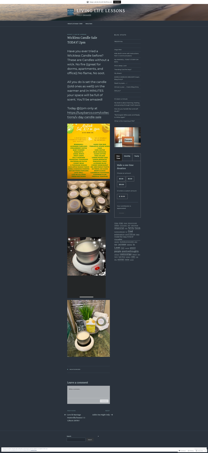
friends (137, 228)
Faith (126, 228)
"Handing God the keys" (123, 69)
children (116, 225)
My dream (118, 73)
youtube (132, 259)
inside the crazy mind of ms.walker (123, 238)
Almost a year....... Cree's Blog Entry (126, 87)
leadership (129, 244)
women (120, 259)
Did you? (117, 91)
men (122, 248)
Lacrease (122, 244)
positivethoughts (130, 251)
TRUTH (116, 257)
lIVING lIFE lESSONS (101, 10)
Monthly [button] (127, 156)
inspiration (116, 241)
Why (115, 259)
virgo (137, 257)
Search (69, 436)
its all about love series (127, 242)
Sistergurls (134, 254)
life (134, 244)
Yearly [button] (136, 156)
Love (117, 247)
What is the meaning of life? (124, 121)
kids (115, 244)
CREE (129, 225)
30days (116, 223)
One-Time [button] (118, 157)
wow (127, 259)
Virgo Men (118, 49)
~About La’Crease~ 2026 (74, 23)
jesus (136, 241)
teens (139, 254)
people (117, 251)
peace (133, 248)
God (130, 231)
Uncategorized (75, 369)
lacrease (83, 34)
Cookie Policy (34, 450)
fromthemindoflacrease (119, 231)
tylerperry (128, 257)
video (133, 257)
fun (126, 231)
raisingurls (116, 254)
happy (137, 234)
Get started (117, 2)
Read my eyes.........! (120, 83)
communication (123, 225)
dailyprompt (119, 228)
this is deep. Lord (120, 65)
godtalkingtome (119, 234)
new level (127, 248)
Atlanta (125, 223)
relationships (126, 254)
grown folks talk (130, 234)
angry (121, 223)
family (131, 228)
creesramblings (134, 225)
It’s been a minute (120, 99)
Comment (104, 401)
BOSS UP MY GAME (132, 223)
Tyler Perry (121, 257)
